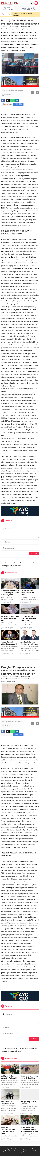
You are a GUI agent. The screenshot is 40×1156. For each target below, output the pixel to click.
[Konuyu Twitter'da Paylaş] (8, 100)
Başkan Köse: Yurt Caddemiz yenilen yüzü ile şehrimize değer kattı (29, 1129)
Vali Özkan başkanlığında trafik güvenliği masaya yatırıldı (8, 1130)
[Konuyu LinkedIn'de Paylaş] (17, 100)
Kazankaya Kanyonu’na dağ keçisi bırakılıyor (29, 1077)
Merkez (18, 26)
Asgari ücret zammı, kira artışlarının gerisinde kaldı (10, 618)
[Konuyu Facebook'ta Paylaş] (3, 100)
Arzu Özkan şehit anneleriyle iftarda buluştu (27, 593)
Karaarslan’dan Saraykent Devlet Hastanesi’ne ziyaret (8, 1104)
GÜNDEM (13, 26)
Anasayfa (5, 26)
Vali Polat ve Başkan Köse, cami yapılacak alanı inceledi (28, 618)
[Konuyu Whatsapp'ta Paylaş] (12, 100)
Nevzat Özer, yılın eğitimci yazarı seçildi (9, 643)
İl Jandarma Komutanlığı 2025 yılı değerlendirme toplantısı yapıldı (10, 593)
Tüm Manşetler (25, 26)
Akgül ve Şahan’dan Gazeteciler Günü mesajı (29, 643)
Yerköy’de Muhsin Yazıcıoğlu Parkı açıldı (9, 1077)
